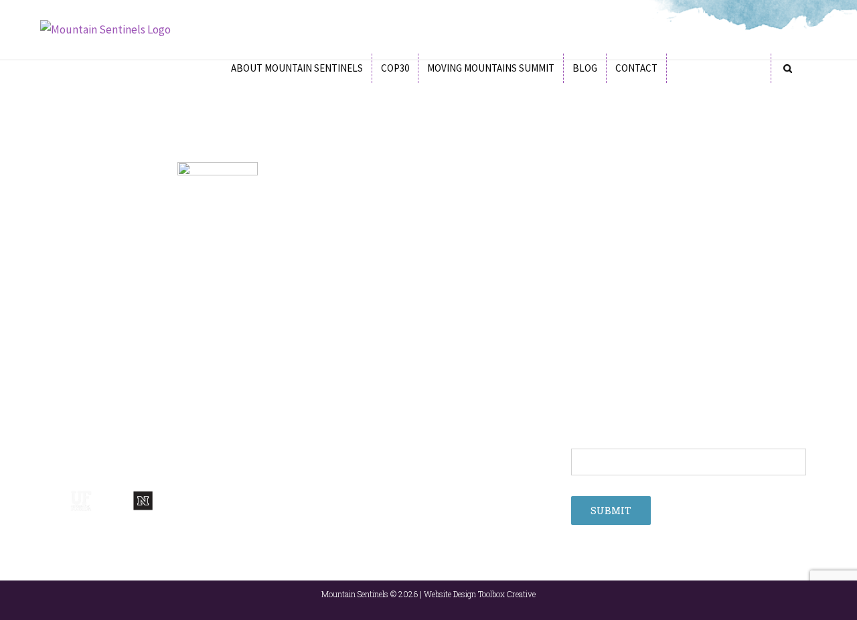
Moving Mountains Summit (623, 312)
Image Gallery (333, 384)
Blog (315, 348)
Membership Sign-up (612, 294)
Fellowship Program (346, 276)
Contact (587, 384)
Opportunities (334, 330)
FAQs (50, 330)
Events (319, 294)
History (54, 312)
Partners (57, 294)
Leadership (62, 276)
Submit (611, 510)
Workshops (329, 312)
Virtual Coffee (598, 348)
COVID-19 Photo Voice (614, 276)
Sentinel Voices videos (616, 366)
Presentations (334, 366)
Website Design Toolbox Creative (480, 594)
